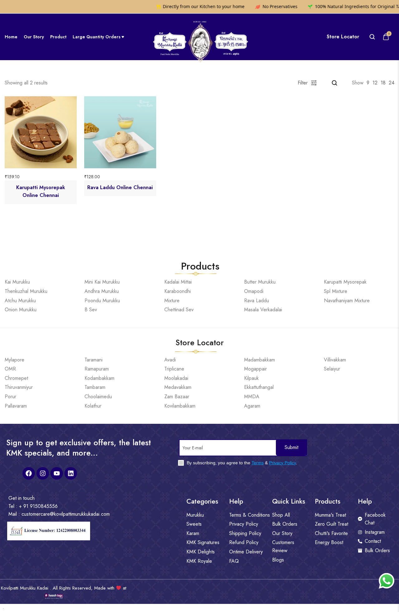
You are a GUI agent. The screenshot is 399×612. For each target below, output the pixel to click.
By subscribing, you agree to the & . (241, 462)
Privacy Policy (282, 462)
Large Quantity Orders (97, 37)
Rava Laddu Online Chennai (120, 187)
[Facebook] (28, 473)
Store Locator (343, 36)
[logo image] (200, 36)
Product (58, 37)
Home (11, 37)
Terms (258, 462)
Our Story (34, 37)
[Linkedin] (71, 473)
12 (375, 82)
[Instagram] (42, 473)
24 (391, 82)
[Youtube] (56, 473)
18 (383, 82)
